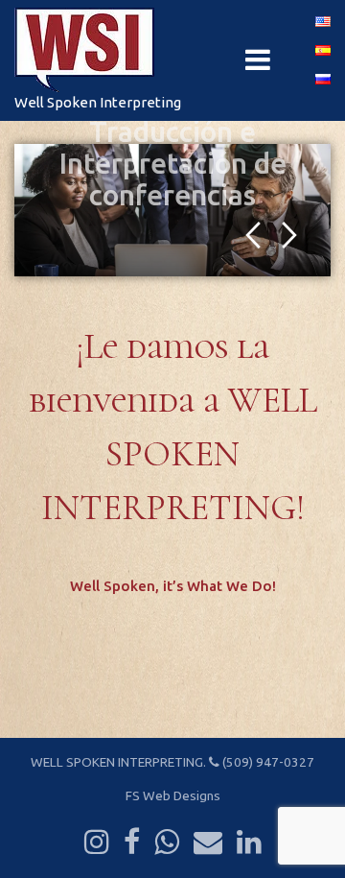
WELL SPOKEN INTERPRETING (117, 762)
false (252, 235)
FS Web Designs (173, 795)
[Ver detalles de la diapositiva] (172, 210)
